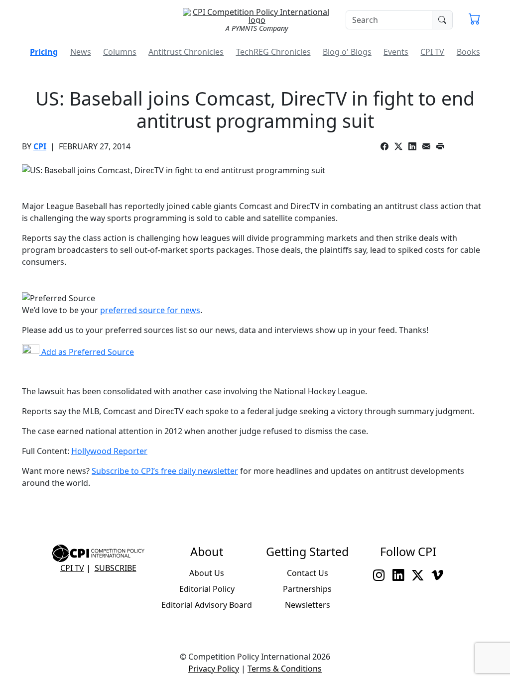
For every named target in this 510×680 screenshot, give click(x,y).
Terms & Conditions (285, 668)
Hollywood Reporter (109, 451)
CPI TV (432, 51)
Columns (119, 51)
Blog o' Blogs (347, 51)
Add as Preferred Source (86, 351)
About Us (206, 572)
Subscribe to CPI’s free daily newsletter (165, 470)
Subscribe (115, 568)
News (80, 51)
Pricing (44, 51)
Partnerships (307, 588)
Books (468, 51)
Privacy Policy (213, 668)
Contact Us (307, 572)
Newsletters (307, 604)
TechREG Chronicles (273, 51)
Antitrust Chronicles (186, 51)
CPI (39, 146)
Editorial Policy (207, 588)
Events (395, 51)
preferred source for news (150, 310)
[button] (474, 19)
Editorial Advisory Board (206, 604)
